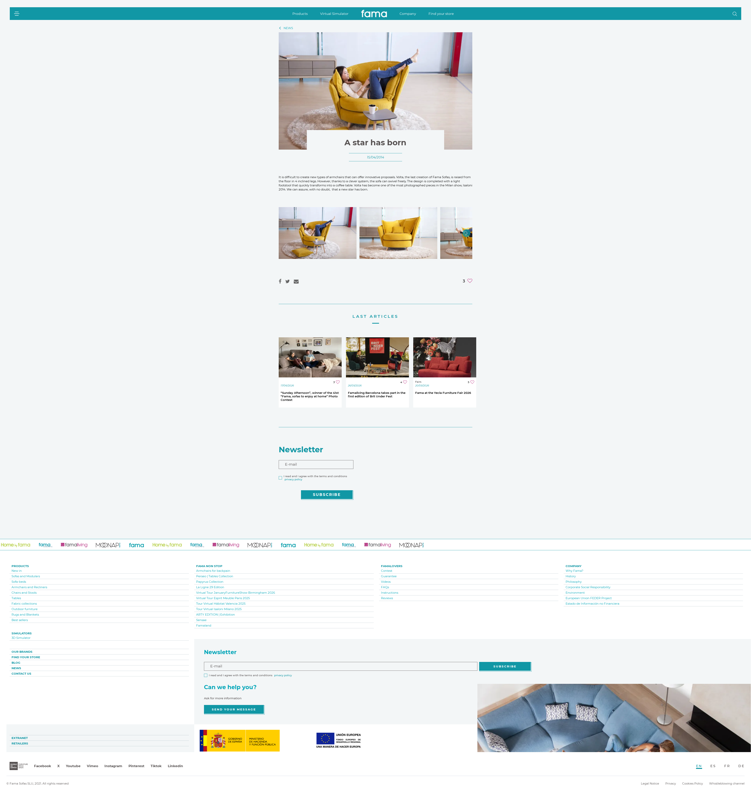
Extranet (20, 738)
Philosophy (574, 582)
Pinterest (136, 766)
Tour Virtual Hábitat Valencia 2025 (220, 603)
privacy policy (293, 479)
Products (300, 14)
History (571, 576)
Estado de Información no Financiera (592, 603)
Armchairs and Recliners (29, 587)
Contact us (21, 673)
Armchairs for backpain (213, 571)
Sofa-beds (19, 582)
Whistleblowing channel (727, 783)
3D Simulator (21, 638)
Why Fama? (574, 571)
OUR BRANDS (22, 652)
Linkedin (175, 766)
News (16, 668)
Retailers (20, 743)
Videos (386, 582)
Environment (575, 592)
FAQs (385, 587)
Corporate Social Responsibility (588, 587)
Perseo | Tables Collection (214, 576)
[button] (735, 13)
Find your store (441, 14)
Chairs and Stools (24, 592)
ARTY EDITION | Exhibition (215, 614)
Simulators (22, 633)
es (713, 766)
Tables (16, 598)
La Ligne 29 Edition (210, 587)
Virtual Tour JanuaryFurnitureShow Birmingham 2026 (235, 592)
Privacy (670, 783)
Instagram (113, 766)
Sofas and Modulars (26, 576)
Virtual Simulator (334, 14)
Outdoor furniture (25, 609)
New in (17, 571)
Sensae (201, 620)
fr (727, 766)
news (288, 28)
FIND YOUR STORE (26, 657)
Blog (16, 662)
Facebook (42, 766)
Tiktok (156, 766)
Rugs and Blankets (25, 614)
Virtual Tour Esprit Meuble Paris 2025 (223, 598)
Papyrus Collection (209, 582)
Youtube (73, 766)
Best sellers (20, 620)
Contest (386, 571)
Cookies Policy (692, 783)
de (741, 766)
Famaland (203, 625)
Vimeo (92, 766)
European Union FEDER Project (589, 598)
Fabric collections (24, 603)
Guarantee (389, 576)
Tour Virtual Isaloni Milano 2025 (219, 609)
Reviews (387, 598)
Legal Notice (650, 783)
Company (408, 14)
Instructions (389, 592)
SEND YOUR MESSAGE (234, 709)
